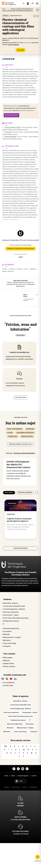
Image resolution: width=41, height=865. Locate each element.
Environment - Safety (10, 615)
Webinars (6, 661)
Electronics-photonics (11, 612)
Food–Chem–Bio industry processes (16, 618)
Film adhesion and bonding (28, 297)
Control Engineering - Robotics (14, 609)
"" (20, 326)
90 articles (20, 335)
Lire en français (13, 44)
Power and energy (9, 643)
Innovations (7, 631)
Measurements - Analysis (12, 637)
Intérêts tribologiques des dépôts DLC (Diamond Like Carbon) (18, 465)
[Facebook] (3, 679)
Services (19, 379)
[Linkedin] (15, 679)
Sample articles (8, 664)
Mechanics (7, 640)
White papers (8, 658)
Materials (6, 634)
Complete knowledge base (19, 352)
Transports (7, 646)
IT (3, 624)
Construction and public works (14, 606)
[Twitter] (7, 679)
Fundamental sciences (11, 621)
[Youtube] (11, 679)
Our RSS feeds (8, 686)
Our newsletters (9, 683)
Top (5, 746)
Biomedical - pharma (10, 603)
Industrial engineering (11, 628)
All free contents (9, 666)
